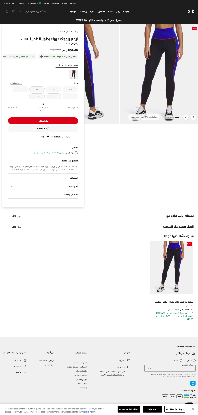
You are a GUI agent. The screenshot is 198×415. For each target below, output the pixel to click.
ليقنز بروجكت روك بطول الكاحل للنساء (174, 301)
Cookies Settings (175, 409)
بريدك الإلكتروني (187, 365)
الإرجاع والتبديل (81, 379)
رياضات (75, 31)
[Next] (186, 116)
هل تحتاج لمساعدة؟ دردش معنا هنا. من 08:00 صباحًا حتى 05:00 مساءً (112, 373)
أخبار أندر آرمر (49, 364)
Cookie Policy (88, 411)
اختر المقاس (43, 120)
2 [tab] (172, 118)
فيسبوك (17, 366)
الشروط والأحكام (162, 374)
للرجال (189, 360)
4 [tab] (167, 118)
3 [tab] (169, 118)
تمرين (68, 31)
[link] (126, 11)
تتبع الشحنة (82, 383)
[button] (118, 11)
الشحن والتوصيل (81, 375)
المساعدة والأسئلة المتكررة (77, 366)
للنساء (60, 31)
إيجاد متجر (83, 387)
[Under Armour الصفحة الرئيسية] (191, 11)
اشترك (149, 368)
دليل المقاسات (81, 371)
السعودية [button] (34, 3)
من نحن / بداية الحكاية (46, 360)
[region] (99, 409)
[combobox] (33, 11)
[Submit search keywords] (21, 11)
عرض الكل (16, 216)
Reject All (152, 409)
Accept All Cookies (128, 409)
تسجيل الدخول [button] (9, 3)
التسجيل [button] (21, 3)
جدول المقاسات (16, 83)
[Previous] (194, 116)
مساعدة (73, 3)
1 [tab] (177, 118)
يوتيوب (18, 371)
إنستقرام (17, 360)
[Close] (193, 409)
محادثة (64, 3)
